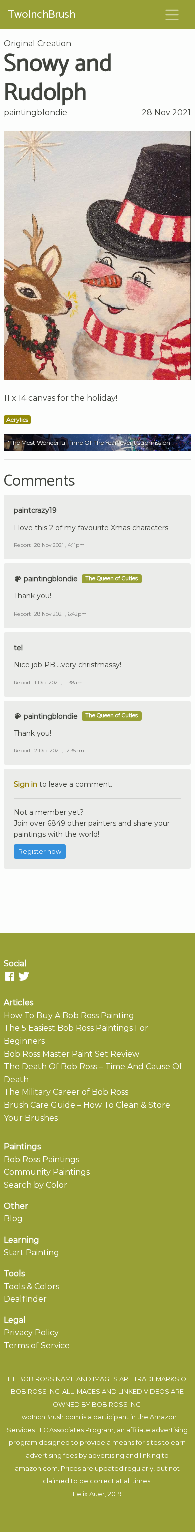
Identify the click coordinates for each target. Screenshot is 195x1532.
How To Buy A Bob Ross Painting (69, 1015)
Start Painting (32, 1252)
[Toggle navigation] (172, 14)
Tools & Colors (32, 1286)
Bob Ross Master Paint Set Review (72, 1054)
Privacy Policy (31, 1332)
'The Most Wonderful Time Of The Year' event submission (89, 442)
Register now (40, 851)
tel (18, 647)
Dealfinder (25, 1299)
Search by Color (36, 1185)
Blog (13, 1218)
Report (22, 545)
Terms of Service (37, 1345)
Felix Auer (89, 1494)
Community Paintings (47, 1172)
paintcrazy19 (35, 510)
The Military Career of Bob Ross (66, 1092)
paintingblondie (36, 112)
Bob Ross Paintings (42, 1159)
